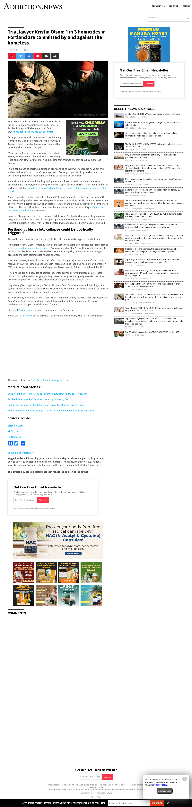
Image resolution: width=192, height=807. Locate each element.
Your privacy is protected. (22, 508)
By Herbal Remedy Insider (145, 150)
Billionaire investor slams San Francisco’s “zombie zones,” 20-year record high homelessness (153, 191)
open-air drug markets (29, 465)
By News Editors (141, 160)
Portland (46, 465)
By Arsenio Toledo (142, 184)
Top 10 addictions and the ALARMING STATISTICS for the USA (152, 332)
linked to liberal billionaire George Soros (28, 248)
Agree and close (164, 791)
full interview (25, 315)
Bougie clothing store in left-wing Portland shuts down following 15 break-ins (47, 393)
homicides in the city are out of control (33, 131)
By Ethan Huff (139, 254)
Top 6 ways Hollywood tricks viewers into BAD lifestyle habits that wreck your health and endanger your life (152, 260)
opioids (186, 6)
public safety (58, 465)
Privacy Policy (96, 797)
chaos (56, 458)
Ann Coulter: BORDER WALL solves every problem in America (152, 114)
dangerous (83, 458)
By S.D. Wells (139, 265)
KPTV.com (13, 431)
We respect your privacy (81, 789)
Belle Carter (30, 50)
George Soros (15, 461)
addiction (174, 6)
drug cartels (97, 458)
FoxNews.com (15, 437)
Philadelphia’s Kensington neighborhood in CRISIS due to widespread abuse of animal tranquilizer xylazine (151, 226)
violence (94, 465)
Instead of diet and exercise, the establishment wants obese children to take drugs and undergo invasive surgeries (152, 250)
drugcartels (158, 6)
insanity (78, 461)
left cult (88, 461)
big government (43, 458)
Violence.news (26, 310)
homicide (68, 461)
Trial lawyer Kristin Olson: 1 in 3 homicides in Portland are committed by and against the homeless (151, 134)
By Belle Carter (140, 128)
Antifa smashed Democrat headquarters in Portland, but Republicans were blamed (51, 410)
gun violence (29, 461)
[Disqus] (58, 652)
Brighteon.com (15, 425)
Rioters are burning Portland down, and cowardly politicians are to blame (46, 405)
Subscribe (157, 803)
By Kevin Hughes (141, 117)
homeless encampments (50, 461)
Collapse (64, 458)
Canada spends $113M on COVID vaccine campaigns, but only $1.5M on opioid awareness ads (152, 285)
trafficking (83, 465)
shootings (72, 465)
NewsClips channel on (50, 380)
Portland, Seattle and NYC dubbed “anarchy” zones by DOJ (38, 399)
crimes (73, 458)
